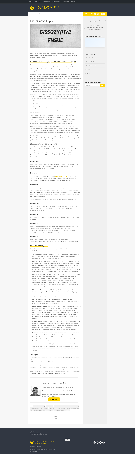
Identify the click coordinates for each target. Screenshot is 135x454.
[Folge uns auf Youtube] (103, 14)
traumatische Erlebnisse (62, 176)
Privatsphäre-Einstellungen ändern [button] (38, 434)
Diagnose (62, 406)
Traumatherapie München (69, 1)
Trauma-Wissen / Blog (35, 1)
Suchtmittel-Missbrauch (60, 410)
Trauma (88, 73)
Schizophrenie (51, 410)
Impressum (32, 431)
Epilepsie (46, 408)
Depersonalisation (49, 406)
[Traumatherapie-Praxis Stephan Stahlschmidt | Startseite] (44, 8)
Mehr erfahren (54, 399)
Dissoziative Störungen (37, 14)
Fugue (50, 408)
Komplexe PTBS (90, 61)
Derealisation (56, 406)
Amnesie (35, 406)
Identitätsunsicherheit (61, 408)
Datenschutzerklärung (35, 433)
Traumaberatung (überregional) (51, 1)
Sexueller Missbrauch (91, 65)
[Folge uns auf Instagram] (97, 14)
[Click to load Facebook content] (95, 42)
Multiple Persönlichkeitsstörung (73, 408)
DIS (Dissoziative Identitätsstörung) (72, 406)
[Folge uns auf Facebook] (95, 14)
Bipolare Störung (41, 406)
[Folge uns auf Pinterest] (100, 14)
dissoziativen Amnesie (48, 151)
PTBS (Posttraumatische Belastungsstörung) (39, 410)
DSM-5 (42, 408)
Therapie (67, 410)
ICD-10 (54, 408)
